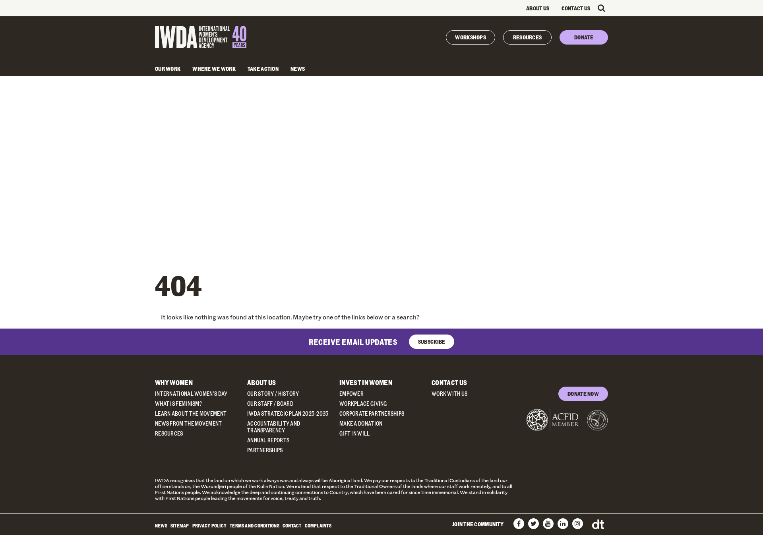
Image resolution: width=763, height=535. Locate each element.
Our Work (167, 68)
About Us (537, 8)
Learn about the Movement (191, 413)
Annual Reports (268, 440)
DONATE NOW (583, 393)
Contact (292, 525)
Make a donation (361, 423)
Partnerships (265, 450)
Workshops (470, 37)
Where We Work (214, 68)
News (297, 68)
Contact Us (576, 8)
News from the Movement (188, 423)
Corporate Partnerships (372, 413)
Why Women (174, 382)
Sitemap (179, 525)
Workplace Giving (363, 403)
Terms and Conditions (254, 525)
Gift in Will (354, 433)
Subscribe (431, 341)
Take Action (263, 68)
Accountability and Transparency (273, 427)
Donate (583, 37)
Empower (351, 393)
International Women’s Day (191, 393)
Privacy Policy (209, 525)
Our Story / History (273, 393)
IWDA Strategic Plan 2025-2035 (288, 413)
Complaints (318, 525)
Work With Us (450, 393)
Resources (527, 37)
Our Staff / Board (270, 403)
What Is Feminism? (178, 403)
